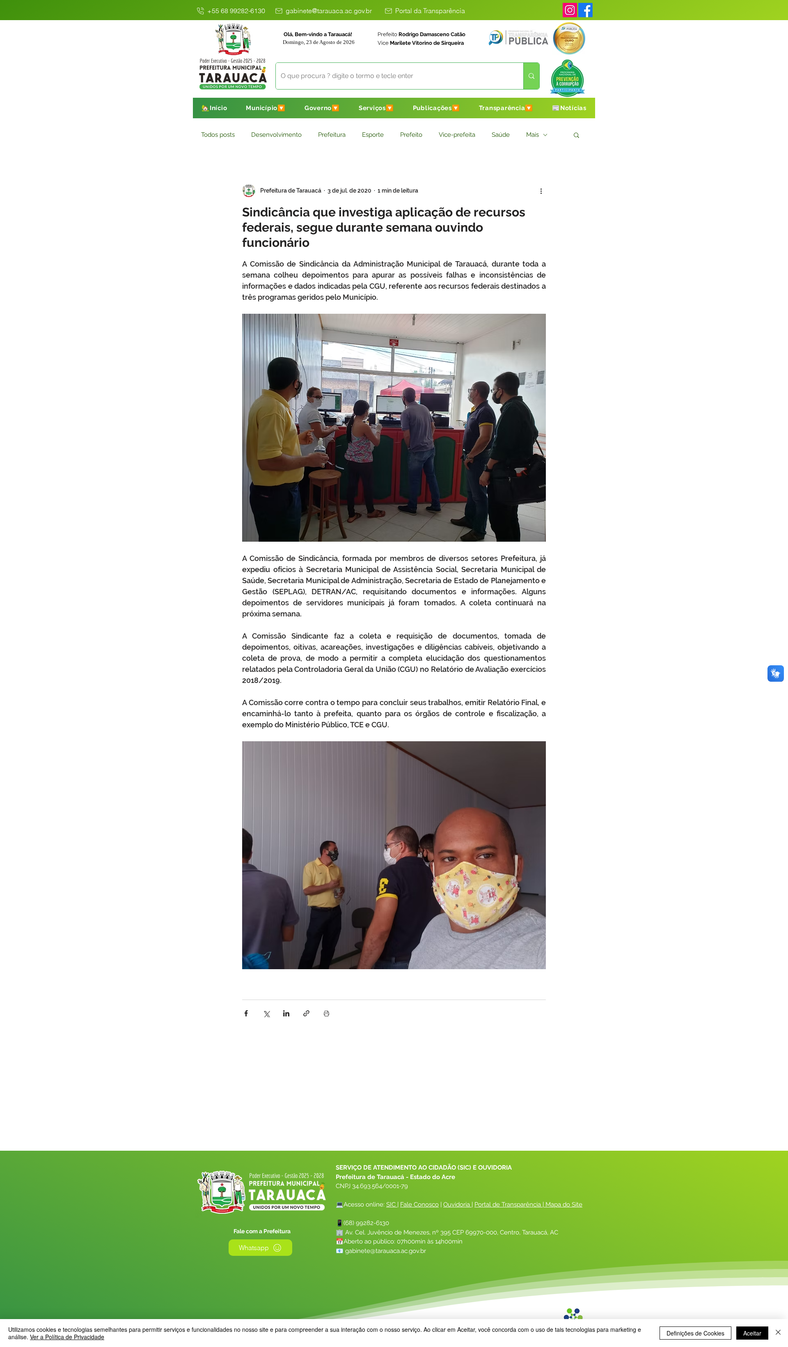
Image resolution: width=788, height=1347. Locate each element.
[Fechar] (778, 1333)
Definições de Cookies (695, 1333)
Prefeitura (332, 134)
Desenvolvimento (276, 134)
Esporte (373, 134)
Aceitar (752, 1333)
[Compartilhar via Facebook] (246, 1013)
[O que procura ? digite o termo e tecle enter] (531, 76)
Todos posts (218, 134)
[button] (265, 108)
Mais (532, 134)
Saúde (501, 134)
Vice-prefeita (457, 134)
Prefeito (411, 134)
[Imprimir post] (326, 1013)
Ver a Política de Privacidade (67, 1337)
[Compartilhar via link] (306, 1013)
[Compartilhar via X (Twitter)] (266, 1013)
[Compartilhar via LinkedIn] (286, 1013)
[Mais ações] (541, 190)
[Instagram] (570, 10)
